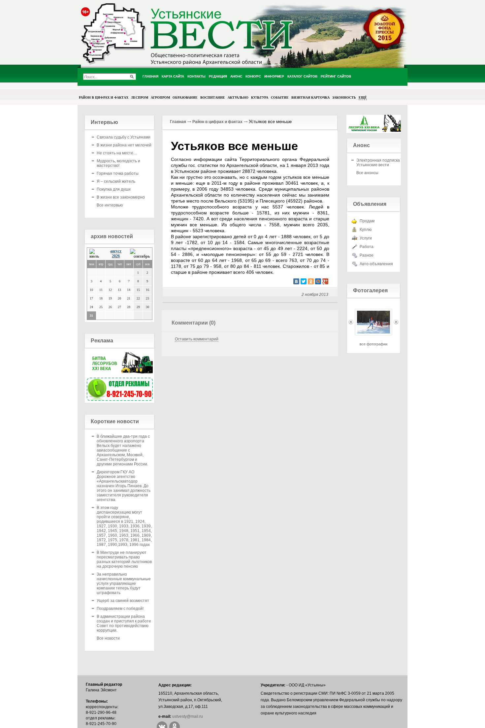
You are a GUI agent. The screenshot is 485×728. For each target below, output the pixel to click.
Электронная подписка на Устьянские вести (380, 162)
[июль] (95, 254)
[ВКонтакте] (296, 281)
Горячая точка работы (118, 173)
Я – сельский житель (116, 181)
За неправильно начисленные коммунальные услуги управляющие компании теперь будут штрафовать (124, 583)
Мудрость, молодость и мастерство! (118, 163)
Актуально (238, 97)
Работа (366, 246)
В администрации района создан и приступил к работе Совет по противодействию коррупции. (124, 623)
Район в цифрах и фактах (103, 97)
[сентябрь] (140, 254)
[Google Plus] (325, 281)
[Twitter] (304, 281)
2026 (116, 256)
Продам (367, 221)
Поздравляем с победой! (120, 608)
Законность (344, 97)
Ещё (363, 97)
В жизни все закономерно (121, 197)
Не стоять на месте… (117, 153)
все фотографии (373, 344)
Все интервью (110, 205)
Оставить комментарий (196, 339)
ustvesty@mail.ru (187, 716)
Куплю (366, 229)
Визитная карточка (310, 97)
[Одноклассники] (311, 281)
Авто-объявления (376, 264)
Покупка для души (114, 189)
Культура (259, 97)
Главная (178, 121)
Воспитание (212, 97)
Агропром (160, 97)
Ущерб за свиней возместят (123, 600)
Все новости (108, 638)
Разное (366, 255)
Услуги (366, 238)
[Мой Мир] (318, 281)
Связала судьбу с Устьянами (123, 137)
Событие (280, 97)
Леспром (139, 97)
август (115, 251)
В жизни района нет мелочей (124, 145)
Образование (185, 97)
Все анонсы (367, 173)
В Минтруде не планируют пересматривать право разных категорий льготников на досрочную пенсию (124, 559)
